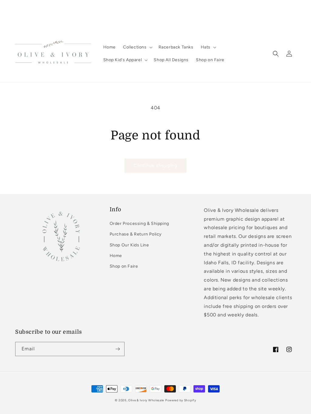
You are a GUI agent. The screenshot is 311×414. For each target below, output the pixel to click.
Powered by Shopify (180, 400)
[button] (137, 47)
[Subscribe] (117, 349)
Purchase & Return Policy (136, 234)
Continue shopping (155, 165)
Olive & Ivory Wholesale (146, 400)
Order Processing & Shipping (139, 223)
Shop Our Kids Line (129, 245)
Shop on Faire (124, 266)
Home (116, 255)
